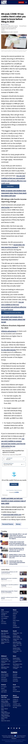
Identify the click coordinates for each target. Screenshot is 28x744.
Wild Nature (4, 692)
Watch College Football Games (5, 701)
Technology (4, 690)
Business (15, 675)
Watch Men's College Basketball (5, 712)
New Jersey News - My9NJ (5, 642)
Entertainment (16, 627)
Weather (4, 672)
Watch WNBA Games (4, 718)
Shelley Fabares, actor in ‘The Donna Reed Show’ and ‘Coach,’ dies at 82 (17, 556)
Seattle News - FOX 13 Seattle (17, 667)
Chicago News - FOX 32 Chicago (5, 658)
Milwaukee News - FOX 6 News (5, 667)
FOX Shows (3, 623)
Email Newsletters (17, 705)
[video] (23, 573)
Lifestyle (15, 625)
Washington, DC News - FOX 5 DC (5, 639)
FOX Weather (4, 618)
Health (14, 624)
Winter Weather (4, 674)
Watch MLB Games (5, 704)
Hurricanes (3, 677)
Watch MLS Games (5, 720)
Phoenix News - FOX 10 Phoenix (16, 658)
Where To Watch (5, 612)
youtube (8, 728)
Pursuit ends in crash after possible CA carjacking (10, 585)
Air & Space (4, 686)
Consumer (15, 679)
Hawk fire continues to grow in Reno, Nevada (9, 598)
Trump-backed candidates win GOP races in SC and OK (9, 572)
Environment (4, 679)
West (14, 656)
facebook (11, 728)
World (14, 615)
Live (2, 610)
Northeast (4, 631)
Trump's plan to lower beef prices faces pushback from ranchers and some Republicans (17, 543)
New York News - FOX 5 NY (5, 633)
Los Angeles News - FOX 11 (17, 661)
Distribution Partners (15, 701)
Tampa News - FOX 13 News (17, 639)
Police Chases (16, 620)
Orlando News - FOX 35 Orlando (16, 636)
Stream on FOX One (4, 696)
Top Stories (15, 612)
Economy (15, 674)
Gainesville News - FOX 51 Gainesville (17, 642)
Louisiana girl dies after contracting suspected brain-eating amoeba (17, 562)
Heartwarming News (16, 687)
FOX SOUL (3, 621)
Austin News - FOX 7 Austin (17, 651)
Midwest (4, 656)
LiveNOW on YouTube (4, 614)
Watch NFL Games (5, 699)
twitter (17, 728)
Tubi (2, 620)
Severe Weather (5, 675)
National (15, 613)
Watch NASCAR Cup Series (5, 706)
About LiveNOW (16, 696)
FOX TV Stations (5, 616)
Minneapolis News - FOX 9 (5, 664)
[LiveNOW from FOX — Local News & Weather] (4, 2)
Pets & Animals (16, 691)
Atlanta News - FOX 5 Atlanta (17, 633)
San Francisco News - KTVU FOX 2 (17, 664)
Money (18, 524)
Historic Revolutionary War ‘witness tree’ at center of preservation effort (16, 550)
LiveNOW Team (16, 704)
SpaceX (3, 688)
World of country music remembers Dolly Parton (9, 579)
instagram (14, 728)
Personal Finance (23, 26)
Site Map (15, 707)
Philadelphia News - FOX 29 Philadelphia (5, 636)
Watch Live (21, 2)
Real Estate (15, 681)
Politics (14, 617)
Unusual (15, 689)
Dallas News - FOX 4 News (17, 645)
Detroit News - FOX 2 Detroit (5, 661)
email (19, 728)
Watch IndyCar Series (4, 709)
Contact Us (15, 699)
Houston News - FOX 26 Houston (17, 648)
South (15, 631)
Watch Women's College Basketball (5, 715)
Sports (14, 622)
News (14, 610)
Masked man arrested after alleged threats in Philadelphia (9, 591)
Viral (14, 684)
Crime (14, 618)
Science (3, 684)
